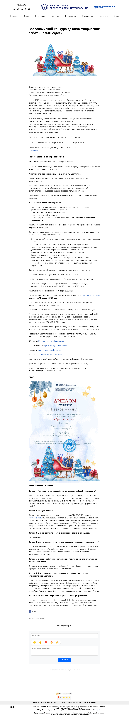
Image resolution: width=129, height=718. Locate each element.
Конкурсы (103, 16)
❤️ (45, 642)
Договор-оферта (90, 702)
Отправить (64, 660)
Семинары (40, 16)
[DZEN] (29, 10)
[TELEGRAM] (22, 10)
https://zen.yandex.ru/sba (51, 354)
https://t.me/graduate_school (49, 350)
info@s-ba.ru (98, 710)
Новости (14, 16)
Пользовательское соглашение (70, 702)
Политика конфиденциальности (44, 702)
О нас (116, 16)
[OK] (25, 10)
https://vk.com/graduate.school (51, 341)
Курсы (26, 16)
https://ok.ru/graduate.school (55, 345)
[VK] (14, 10)
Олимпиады (87, 16)
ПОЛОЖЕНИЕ (34, 150)
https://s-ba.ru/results (91, 295)
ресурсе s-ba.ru (35, 518)
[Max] (18, 10)
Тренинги (55, 16)
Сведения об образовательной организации (104, 7)
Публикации (70, 16)
